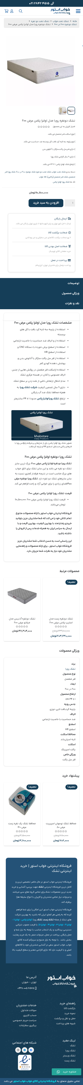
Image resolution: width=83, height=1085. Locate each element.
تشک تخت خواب (61, 21)
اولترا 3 (59, 924)
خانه (75, 21)
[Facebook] (31, 1050)
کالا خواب (43, 177)
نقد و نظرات (72, 303)
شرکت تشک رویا (28, 387)
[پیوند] (11, 11)
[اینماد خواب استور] (24, 1062)
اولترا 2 (68, 924)
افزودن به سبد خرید (46, 203)
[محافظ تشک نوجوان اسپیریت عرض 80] (61, 801)
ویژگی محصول (70, 293)
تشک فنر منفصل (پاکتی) (57, 177)
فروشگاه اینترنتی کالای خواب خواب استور (34, 1081)
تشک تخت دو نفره (40, 21)
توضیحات (73, 283)
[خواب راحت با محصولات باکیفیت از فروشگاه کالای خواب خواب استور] (61, 11)
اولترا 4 (51, 924)
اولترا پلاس (26, 919)
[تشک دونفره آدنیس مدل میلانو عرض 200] (22, 596)
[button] (78, 11)
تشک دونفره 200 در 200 (65, 24)
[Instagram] (18, 1050)
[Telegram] (24, 1050)
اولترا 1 (16, 919)
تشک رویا (70, 669)
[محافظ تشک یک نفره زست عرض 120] (22, 801)
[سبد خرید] (6, 11)
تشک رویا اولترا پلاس (61, 182)
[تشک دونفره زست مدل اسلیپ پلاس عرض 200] (61, 596)
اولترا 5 (42, 924)
